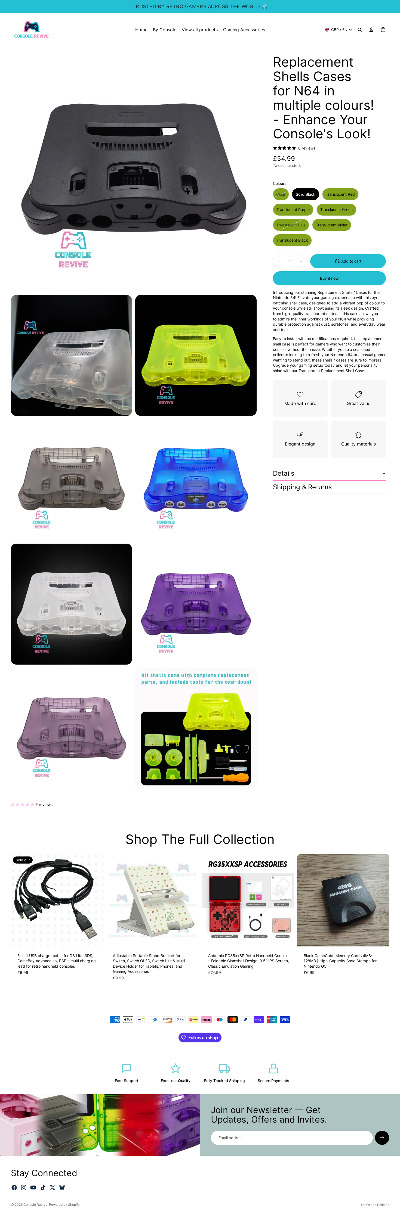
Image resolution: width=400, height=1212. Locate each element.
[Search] (360, 30)
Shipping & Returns (302, 487)
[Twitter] (52, 1187)
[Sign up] (382, 1138)
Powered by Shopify (64, 1204)
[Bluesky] (62, 1187)
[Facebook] (14, 1187)
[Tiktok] (43, 1187)
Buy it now (329, 278)
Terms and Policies (375, 1205)
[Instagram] (23, 1187)
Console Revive (35, 1204)
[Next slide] (95, 900)
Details (283, 473)
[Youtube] (33, 1187)
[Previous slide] (19, 900)
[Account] (371, 30)
